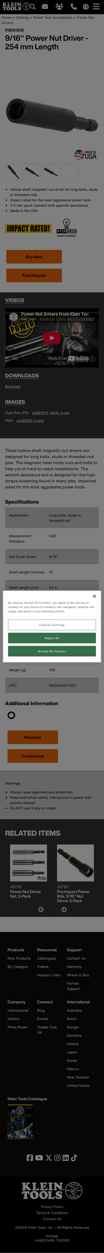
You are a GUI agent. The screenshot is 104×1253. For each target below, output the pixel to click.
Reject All (52, 638)
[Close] (94, 596)
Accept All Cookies (52, 651)
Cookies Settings (52, 625)
